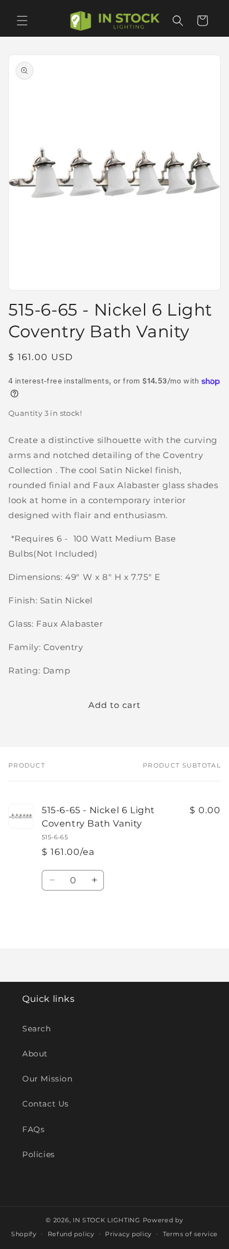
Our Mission (47, 1079)
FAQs (33, 1129)
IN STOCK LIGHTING (107, 1220)
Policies (38, 1154)
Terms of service (190, 1234)
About (35, 1054)
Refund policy (71, 1234)
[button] (22, 20)
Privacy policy (128, 1234)
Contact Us (45, 1104)
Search (36, 1029)
